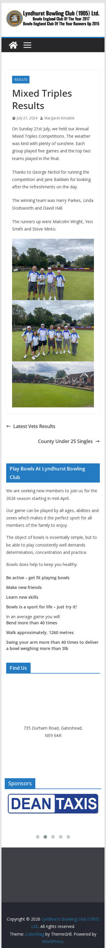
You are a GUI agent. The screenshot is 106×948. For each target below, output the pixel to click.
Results (20, 80)
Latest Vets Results (34, 426)
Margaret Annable (59, 118)
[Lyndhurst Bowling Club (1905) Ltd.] (13, 45)
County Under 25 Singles (65, 441)
